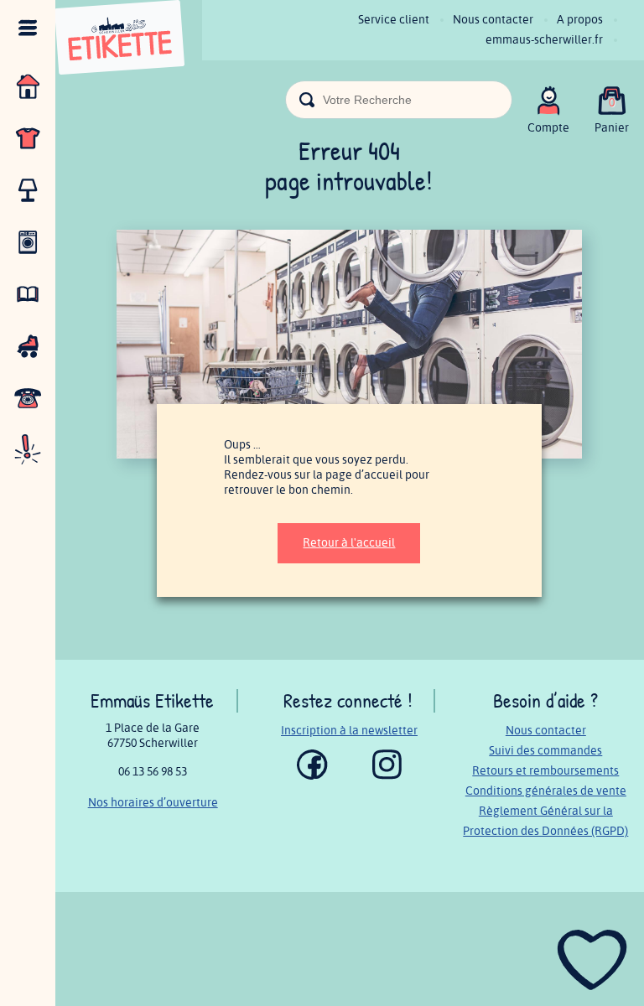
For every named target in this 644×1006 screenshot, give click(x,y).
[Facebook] (312, 776)
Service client (393, 20)
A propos (580, 20)
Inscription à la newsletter (349, 730)
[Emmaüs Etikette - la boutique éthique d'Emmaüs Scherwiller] (119, 39)
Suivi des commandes (545, 751)
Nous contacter (493, 20)
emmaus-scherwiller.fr (544, 40)
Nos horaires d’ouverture (153, 803)
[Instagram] (387, 776)
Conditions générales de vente (545, 791)
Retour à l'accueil (349, 543)
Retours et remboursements (545, 771)
